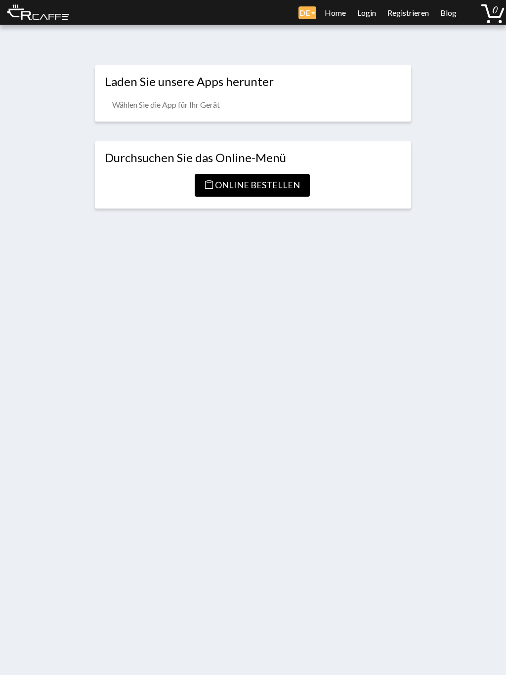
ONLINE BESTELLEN (256, 184)
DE (305, 12)
